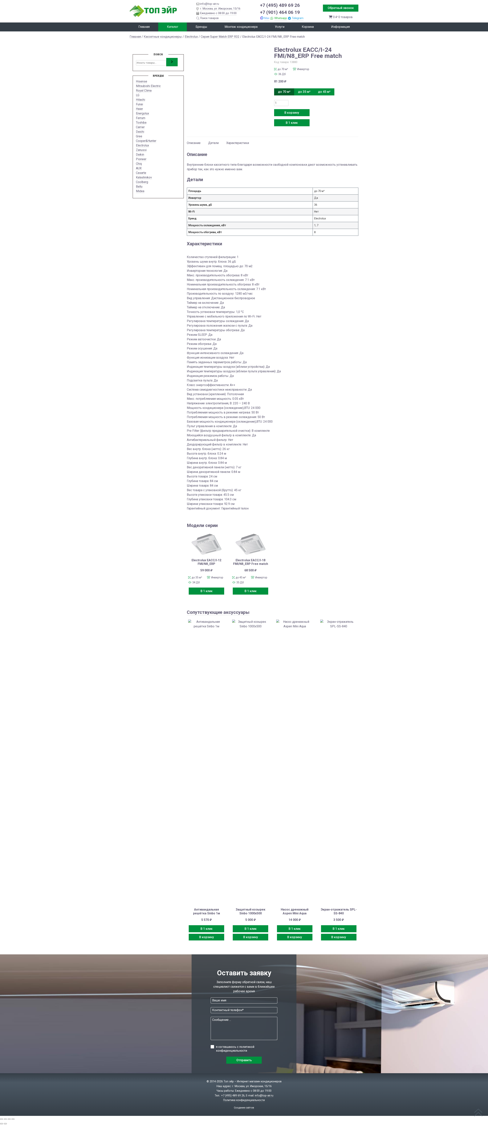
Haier (139, 109)
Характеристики (237, 143)
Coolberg (142, 182)
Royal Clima (144, 90)
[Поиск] (172, 62)
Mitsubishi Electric (148, 86)
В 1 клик (292, 123)
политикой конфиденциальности (235, 1048)
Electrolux (191, 36)
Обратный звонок (341, 8)
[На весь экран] (5, 1119)
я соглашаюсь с (235, 1048)
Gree (139, 136)
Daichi (140, 132)
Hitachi (140, 100)
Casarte (141, 173)
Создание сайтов (244, 1107)
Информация (340, 27)
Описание (194, 143)
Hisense (141, 81)
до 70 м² (284, 92)
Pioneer (141, 159)
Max (266, 18)
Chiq (139, 164)
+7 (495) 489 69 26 (280, 5)
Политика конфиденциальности (244, 1100)
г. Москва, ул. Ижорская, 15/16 (220, 8)
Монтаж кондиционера (241, 27)
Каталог (172, 27)
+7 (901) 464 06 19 (280, 12)
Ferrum (140, 118)
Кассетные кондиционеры (163, 36)
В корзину (291, 112)
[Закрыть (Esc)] (12, 1119)
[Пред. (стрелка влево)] (1, 1123)
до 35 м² (304, 92)
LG (137, 95)
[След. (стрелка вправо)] (5, 1123)
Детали (213, 143)
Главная (144, 27)
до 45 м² (324, 92)
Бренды (201, 27)
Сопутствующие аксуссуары (218, 612)
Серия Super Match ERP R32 (220, 36)
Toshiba (141, 122)
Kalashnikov (144, 177)
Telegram (297, 18)
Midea (140, 191)
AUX (139, 168)
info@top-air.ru (209, 4)
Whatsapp (280, 18)
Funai (139, 104)
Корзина (308, 27)
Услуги (279, 27)
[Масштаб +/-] (1, 1119)
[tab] (194, 141)
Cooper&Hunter (146, 141)
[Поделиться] (9, 1119)
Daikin (140, 154)
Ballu (139, 186)
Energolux (142, 113)
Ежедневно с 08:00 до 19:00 (218, 13)
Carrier (140, 127)
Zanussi (141, 150)
